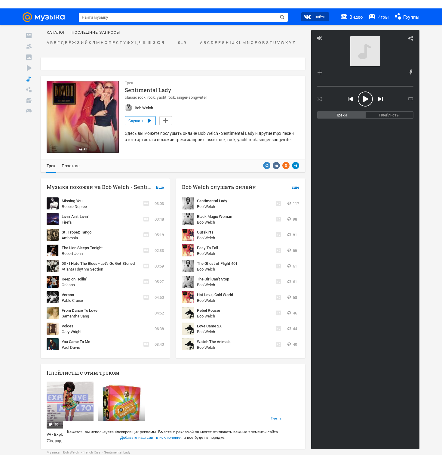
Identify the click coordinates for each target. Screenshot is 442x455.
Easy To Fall (207, 247)
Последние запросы (96, 32)
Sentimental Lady (212, 200)
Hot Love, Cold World (215, 294)
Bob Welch (206, 206)
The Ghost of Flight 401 (217, 263)
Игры (382, 17)
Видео (355, 17)
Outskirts (205, 232)
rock (151, 97)
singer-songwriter (192, 97)
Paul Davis (71, 347)
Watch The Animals (214, 341)
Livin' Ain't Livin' (75, 216)
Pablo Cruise (72, 300)
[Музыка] (29, 78)
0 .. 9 (182, 42)
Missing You (72, 200)
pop (58, 440)
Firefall (67, 222)
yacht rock (166, 97)
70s (50, 440)
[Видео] (29, 68)
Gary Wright (72, 331)
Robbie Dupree (74, 206)
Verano (68, 294)
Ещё (160, 187)
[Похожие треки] (410, 72)
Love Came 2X (209, 326)
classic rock (135, 97)
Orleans (68, 284)
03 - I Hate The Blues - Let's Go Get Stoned (98, 263)
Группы (410, 17)
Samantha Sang (75, 316)
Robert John (72, 253)
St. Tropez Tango (76, 232)
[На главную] (46, 17)
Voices (67, 326)
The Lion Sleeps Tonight (82, 247)
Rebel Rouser (208, 310)
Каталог (56, 32)
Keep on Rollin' (74, 279)
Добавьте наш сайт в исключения (150, 437)
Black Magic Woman (214, 216)
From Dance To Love (79, 310)
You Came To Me (76, 341)
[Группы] (29, 89)
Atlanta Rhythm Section (82, 269)
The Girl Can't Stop (213, 279)
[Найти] (282, 17)
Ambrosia (70, 237)
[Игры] (29, 111)
